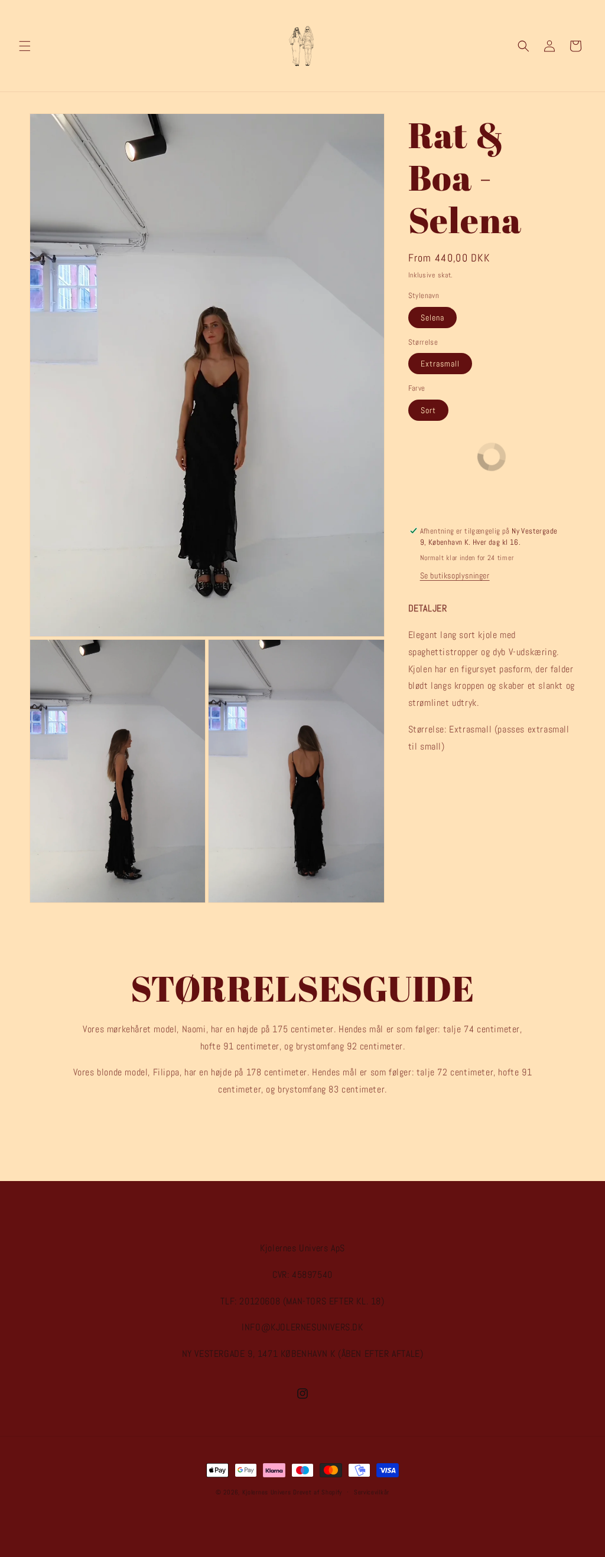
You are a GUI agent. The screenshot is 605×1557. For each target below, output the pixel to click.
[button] (25, 46)
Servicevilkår (371, 1492)
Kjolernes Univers (266, 1492)
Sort (428, 410)
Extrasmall (440, 363)
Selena (432, 317)
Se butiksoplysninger (455, 575)
